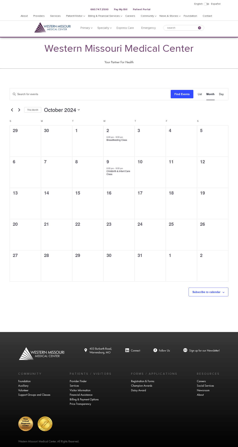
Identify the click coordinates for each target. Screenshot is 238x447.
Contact (207, 16)
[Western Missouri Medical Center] (52, 31)
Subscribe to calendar (206, 292)
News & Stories (169, 16)
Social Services (205, 385)
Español (216, 4)
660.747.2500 (99, 9)
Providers (39, 16)
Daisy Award (138, 390)
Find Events (182, 94)
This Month (32, 109)
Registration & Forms (142, 381)
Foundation (190, 16)
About (24, 16)
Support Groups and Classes (34, 394)
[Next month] (19, 110)
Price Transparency (80, 404)
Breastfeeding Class (117, 139)
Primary (85, 27)
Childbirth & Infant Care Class (118, 172)
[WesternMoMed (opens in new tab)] (161, 350)
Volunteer (23, 390)
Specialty (103, 27)
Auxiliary (23, 385)
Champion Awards (141, 385)
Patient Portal (141, 9)
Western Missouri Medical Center (119, 49)
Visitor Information (80, 390)
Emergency (148, 27)
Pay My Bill (120, 9)
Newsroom (203, 390)
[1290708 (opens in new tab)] (132, 350)
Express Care (125, 27)
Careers (130, 16)
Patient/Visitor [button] (74, 16)
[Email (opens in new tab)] (201, 350)
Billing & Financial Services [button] (104, 16)
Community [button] (147, 16)
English (198, 4)
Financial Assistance (81, 394)
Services (55, 16)
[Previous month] (12, 110)
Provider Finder (78, 381)
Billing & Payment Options (84, 399)
